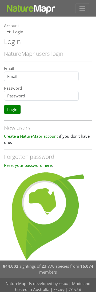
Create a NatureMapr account (31, 136)
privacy (59, 290)
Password (13, 88)
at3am (63, 284)
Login (12, 109)
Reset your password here (28, 165)
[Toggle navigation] (82, 8)
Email (9, 68)
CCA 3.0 (75, 290)
